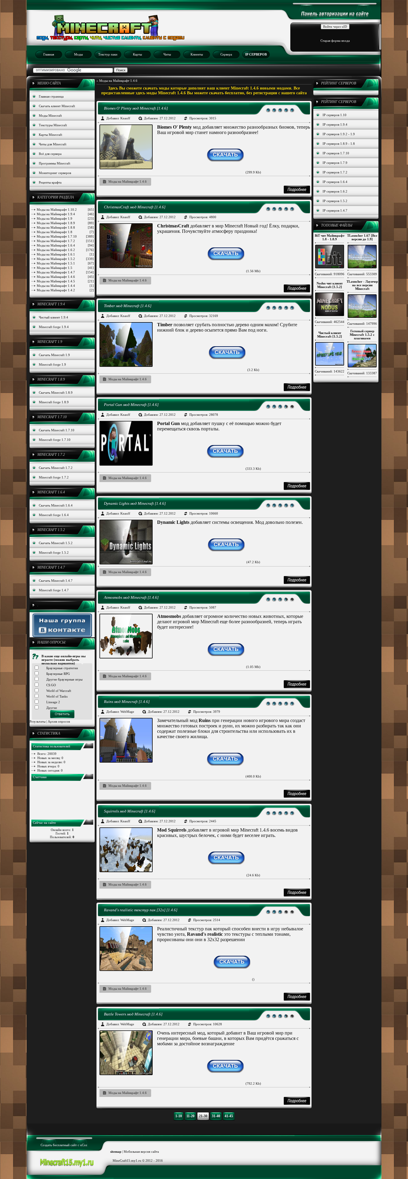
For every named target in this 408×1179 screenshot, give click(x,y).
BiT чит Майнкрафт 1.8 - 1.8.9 (329, 237)
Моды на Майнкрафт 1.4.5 (65, 281)
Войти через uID (335, 26)
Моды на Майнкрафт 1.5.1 (65, 263)
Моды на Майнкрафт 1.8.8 (65, 227)
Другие (51, 707)
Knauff (125, 118)
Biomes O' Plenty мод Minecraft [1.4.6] (136, 108)
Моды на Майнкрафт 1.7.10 (65, 236)
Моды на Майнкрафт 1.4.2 (65, 290)
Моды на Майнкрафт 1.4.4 (65, 285)
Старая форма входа (335, 40)
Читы (167, 54)
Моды (78, 54)
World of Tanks (57, 696)
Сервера (226, 54)
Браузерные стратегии (62, 668)
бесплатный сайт (65, 1145)
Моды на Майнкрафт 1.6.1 (65, 254)
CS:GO (51, 685)
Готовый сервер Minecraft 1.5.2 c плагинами (362, 334)
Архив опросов (59, 721)
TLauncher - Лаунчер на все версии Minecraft (362, 285)
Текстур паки (107, 54)
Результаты (37, 721)
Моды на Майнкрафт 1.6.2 (65, 250)
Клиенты (197, 54)
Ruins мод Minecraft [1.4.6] (127, 701)
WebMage (127, 711)
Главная (48, 54)
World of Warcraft (58, 690)
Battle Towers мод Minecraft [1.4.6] (133, 1014)
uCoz (83, 1145)
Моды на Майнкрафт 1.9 (65, 218)
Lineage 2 (53, 702)
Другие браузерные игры (64, 679)
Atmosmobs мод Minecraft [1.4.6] (131, 597)
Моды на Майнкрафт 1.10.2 (65, 209)
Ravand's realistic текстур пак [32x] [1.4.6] (140, 910)
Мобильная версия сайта (141, 1151)
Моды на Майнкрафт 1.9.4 (65, 214)
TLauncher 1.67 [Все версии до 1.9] (362, 237)
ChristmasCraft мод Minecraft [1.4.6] (134, 207)
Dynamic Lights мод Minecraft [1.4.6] (135, 503)
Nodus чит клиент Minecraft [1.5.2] (330, 285)
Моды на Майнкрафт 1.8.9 (65, 223)
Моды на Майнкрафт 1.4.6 (65, 276)
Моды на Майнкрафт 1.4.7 (65, 272)
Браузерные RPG (58, 673)
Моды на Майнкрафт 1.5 (65, 268)
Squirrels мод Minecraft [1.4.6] (129, 811)
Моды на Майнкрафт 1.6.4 (65, 245)
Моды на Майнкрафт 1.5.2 (65, 259)
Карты (137, 54)
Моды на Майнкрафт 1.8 (65, 232)
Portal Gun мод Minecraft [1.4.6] (131, 404)
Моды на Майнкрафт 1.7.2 (65, 241)
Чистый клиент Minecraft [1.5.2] (329, 334)
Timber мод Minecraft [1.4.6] (127, 306)
